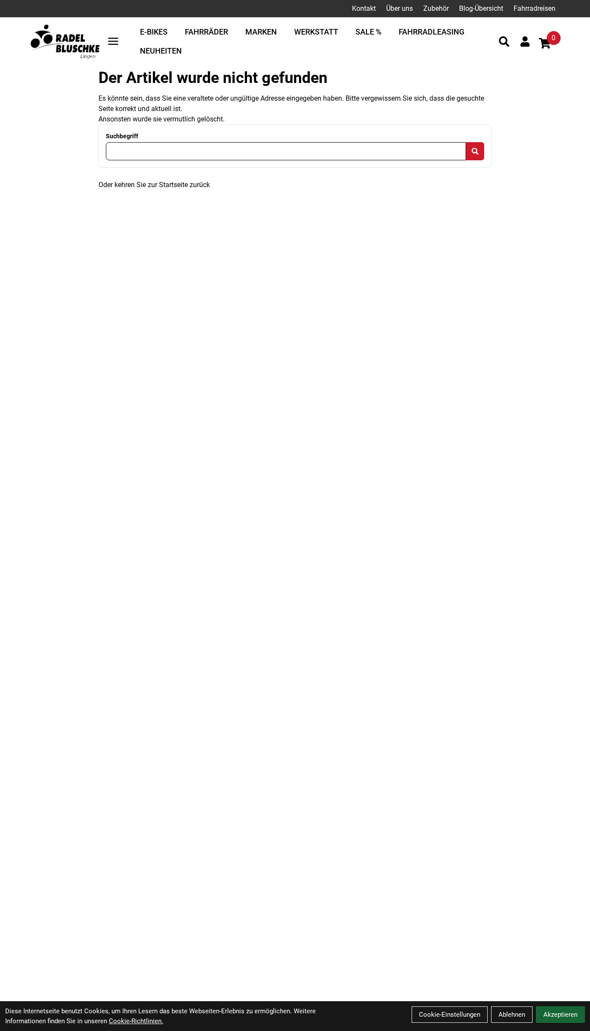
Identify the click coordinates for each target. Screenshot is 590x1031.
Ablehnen (511, 1014)
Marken (261, 31)
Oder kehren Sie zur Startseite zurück (154, 185)
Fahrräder (206, 31)
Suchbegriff (122, 136)
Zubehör (436, 8)
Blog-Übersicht (481, 8)
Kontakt (364, 8)
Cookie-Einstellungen (449, 1014)
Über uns (399, 8)
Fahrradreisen (534, 8)
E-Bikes (154, 31)
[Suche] (504, 41)
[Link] (113, 41)
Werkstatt (316, 31)
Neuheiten (161, 50)
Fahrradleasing (431, 31)
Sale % (368, 31)
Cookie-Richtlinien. (136, 1021)
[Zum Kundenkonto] (525, 41)
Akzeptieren (560, 1014)
